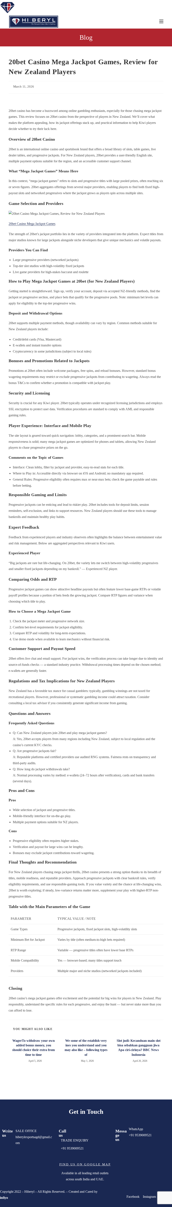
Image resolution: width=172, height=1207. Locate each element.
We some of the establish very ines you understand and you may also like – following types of (86, 1047)
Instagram (149, 1196)
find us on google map (85, 1164)
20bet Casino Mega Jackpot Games (32, 223)
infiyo (4, 1197)
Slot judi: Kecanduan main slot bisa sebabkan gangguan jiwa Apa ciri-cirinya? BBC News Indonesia (138, 1047)
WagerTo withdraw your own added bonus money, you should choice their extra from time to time (33, 1047)
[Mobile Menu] (161, 22)
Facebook (133, 1196)
